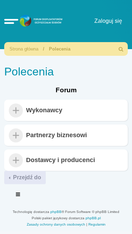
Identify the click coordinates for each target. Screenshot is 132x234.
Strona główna (24, 49)
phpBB (56, 212)
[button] (11, 21)
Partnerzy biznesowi (56, 135)
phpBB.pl (93, 218)
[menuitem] (121, 49)
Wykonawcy (44, 110)
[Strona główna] (40, 21)
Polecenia (59, 49)
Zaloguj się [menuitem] (108, 21)
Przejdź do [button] (26, 177)
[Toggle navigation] (18, 195)
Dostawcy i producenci (60, 160)
